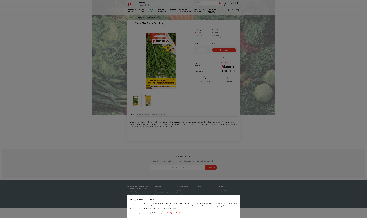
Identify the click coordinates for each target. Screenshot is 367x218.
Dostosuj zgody (157, 213)
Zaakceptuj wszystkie (171, 213)
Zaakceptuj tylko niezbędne (140, 213)
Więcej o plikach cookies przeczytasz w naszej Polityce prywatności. (153, 208)
